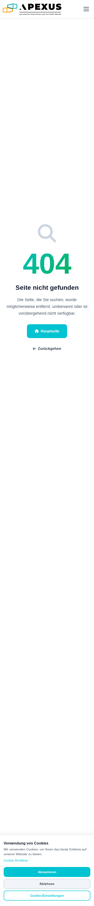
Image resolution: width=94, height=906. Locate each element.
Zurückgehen (49, 349)
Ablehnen (47, 884)
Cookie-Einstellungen (47, 895)
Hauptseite (50, 331)
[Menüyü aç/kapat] (86, 9)
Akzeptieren (47, 872)
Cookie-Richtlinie (16, 860)
